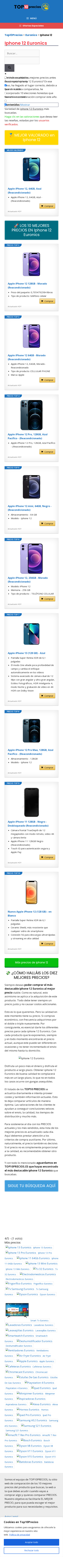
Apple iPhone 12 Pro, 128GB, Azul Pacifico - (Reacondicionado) (28, 436)
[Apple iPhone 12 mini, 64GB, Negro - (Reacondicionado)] (31, 487)
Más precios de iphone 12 (31, 962)
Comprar (48, 206)
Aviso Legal (11, 1516)
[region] (31, 1537)
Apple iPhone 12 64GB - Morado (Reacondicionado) (27, 357)
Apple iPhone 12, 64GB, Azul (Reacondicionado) (24, 190)
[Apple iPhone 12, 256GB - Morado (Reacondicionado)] (31, 558)
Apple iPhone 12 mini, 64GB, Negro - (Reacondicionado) (30, 508)
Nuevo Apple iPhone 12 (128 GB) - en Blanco (30, 913)
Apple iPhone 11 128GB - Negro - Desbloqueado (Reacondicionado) (28, 823)
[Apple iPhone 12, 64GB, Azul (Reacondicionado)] (31, 169)
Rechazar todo (31, 1550)
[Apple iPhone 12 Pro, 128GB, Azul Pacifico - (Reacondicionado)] (31, 415)
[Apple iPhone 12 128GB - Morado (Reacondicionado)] (31, 264)
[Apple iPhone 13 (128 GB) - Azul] (31, 634)
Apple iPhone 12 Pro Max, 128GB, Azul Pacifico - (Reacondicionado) (30, 752)
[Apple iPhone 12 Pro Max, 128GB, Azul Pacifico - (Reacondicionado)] (31, 731)
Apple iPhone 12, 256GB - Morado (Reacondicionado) (28, 579)
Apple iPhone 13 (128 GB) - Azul (26, 653)
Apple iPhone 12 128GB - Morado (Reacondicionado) (27, 285)
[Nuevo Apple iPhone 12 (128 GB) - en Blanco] (31, 892)
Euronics (31, 35)
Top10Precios (14, 35)
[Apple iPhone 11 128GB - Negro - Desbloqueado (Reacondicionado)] (31, 802)
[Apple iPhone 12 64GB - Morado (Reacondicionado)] (31, 336)
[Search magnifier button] (9, 68)
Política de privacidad (19, 1534)
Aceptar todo (31, 1542)
